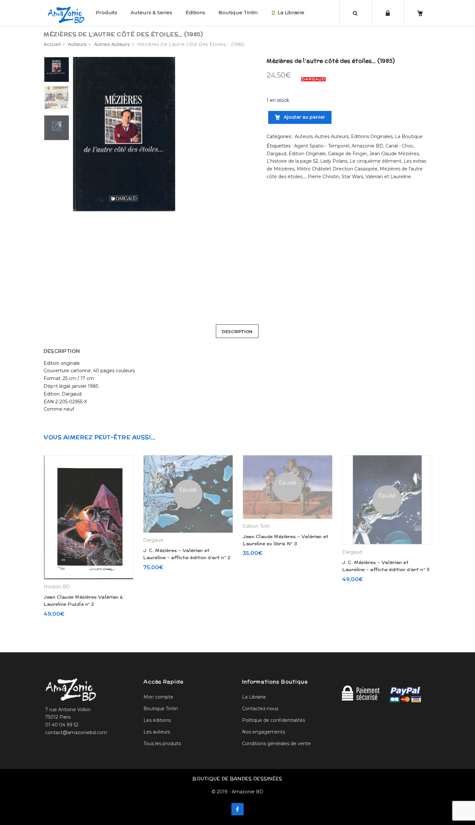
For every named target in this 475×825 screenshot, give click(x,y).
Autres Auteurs (112, 44)
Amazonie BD (367, 146)
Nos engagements (263, 732)
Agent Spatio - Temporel (321, 146)
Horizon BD (57, 587)
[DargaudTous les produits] (313, 79)
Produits (106, 12)
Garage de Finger (347, 154)
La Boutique (409, 136)
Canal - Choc (399, 146)
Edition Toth (256, 526)
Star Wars (352, 176)
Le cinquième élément (375, 161)
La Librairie (290, 12)
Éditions (195, 12)
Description (237, 331)
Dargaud (276, 154)
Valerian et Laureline (388, 176)
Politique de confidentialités (273, 720)
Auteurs (77, 44)
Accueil (52, 44)
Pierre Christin (323, 176)
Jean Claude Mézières (394, 154)
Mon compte (158, 697)
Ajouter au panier (303, 117)
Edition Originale (307, 154)
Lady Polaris (333, 161)
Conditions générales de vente (276, 743)
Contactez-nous (260, 708)
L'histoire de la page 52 (292, 161)
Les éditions (157, 720)
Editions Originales (372, 136)
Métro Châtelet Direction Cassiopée (337, 169)
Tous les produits (162, 743)
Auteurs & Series (151, 12)
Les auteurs (156, 732)
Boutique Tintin (238, 12)
